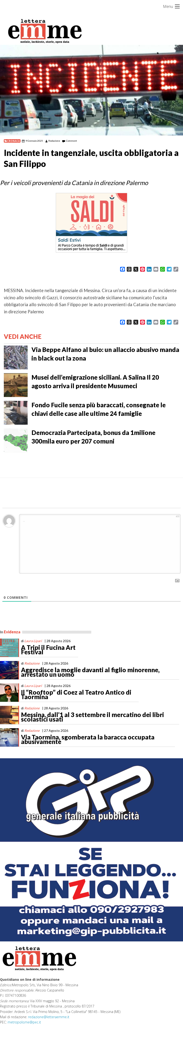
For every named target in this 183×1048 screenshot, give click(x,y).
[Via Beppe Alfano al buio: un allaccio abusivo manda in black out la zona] (16, 357)
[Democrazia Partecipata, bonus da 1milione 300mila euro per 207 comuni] (16, 440)
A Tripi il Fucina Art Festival (48, 649)
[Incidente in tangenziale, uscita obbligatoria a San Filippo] (91, 90)
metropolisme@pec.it (24, 1022)
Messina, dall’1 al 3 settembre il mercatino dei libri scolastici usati (92, 717)
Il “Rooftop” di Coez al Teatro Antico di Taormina (76, 694)
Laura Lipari (33, 641)
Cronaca (13, 141)
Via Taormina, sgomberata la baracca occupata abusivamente (87, 739)
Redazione (54, 140)
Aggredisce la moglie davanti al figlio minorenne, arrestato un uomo (90, 672)
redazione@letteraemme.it (48, 1017)
